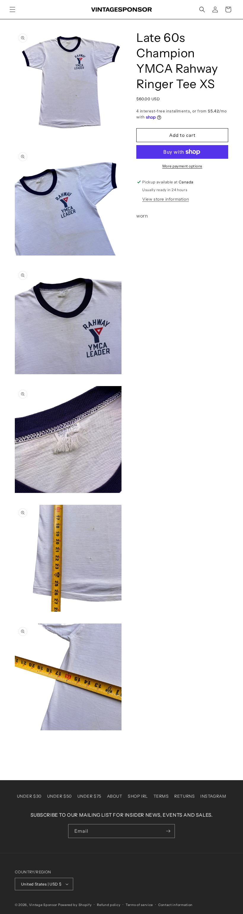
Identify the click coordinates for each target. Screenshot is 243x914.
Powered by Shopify (75, 905)
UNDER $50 (59, 796)
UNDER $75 (89, 796)
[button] (12, 9)
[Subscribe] (168, 831)
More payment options (182, 166)
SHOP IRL (138, 796)
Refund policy (108, 905)
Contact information (175, 905)
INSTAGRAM (213, 796)
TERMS (161, 796)
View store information (165, 199)
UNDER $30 (29, 796)
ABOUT (114, 796)
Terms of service (139, 905)
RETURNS (184, 796)
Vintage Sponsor (43, 905)
